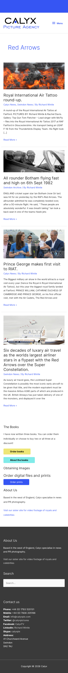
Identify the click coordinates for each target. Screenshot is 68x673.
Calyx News (9, 104)
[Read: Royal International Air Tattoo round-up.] (34, 75)
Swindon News (25, 104)
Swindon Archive (12, 187)
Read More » (10, 140)
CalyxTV (19, 624)
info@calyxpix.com (21, 616)
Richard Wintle (22, 627)
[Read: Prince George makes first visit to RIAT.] (34, 243)
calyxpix (16, 631)
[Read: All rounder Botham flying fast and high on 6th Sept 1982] (34, 161)
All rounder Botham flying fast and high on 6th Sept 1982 (31, 180)
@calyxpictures (21, 620)
